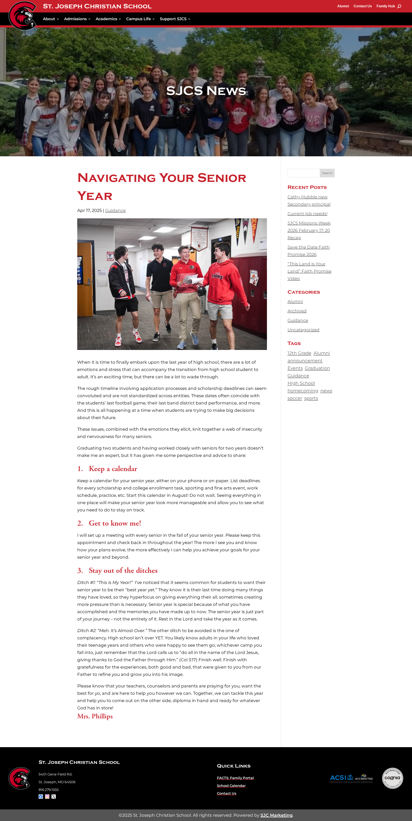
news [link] (326, 390)
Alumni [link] (343, 6)
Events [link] (295, 368)
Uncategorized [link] (304, 329)
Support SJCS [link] (173, 19)
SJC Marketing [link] (277, 815)
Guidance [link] (115, 210)
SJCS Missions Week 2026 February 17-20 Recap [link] (309, 230)
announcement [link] (305, 360)
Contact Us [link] (363, 6)
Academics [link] (106, 19)
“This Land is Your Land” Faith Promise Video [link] (310, 271)
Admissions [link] (75, 19)
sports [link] (311, 398)
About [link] (49, 19)
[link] (22, 15)
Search (327, 173)
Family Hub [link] (386, 6)
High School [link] (301, 383)
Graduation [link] (317, 368)
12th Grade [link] (299, 353)
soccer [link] (295, 398)
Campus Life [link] (138, 19)
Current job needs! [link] (307, 213)
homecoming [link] (303, 390)
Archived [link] (297, 310)
